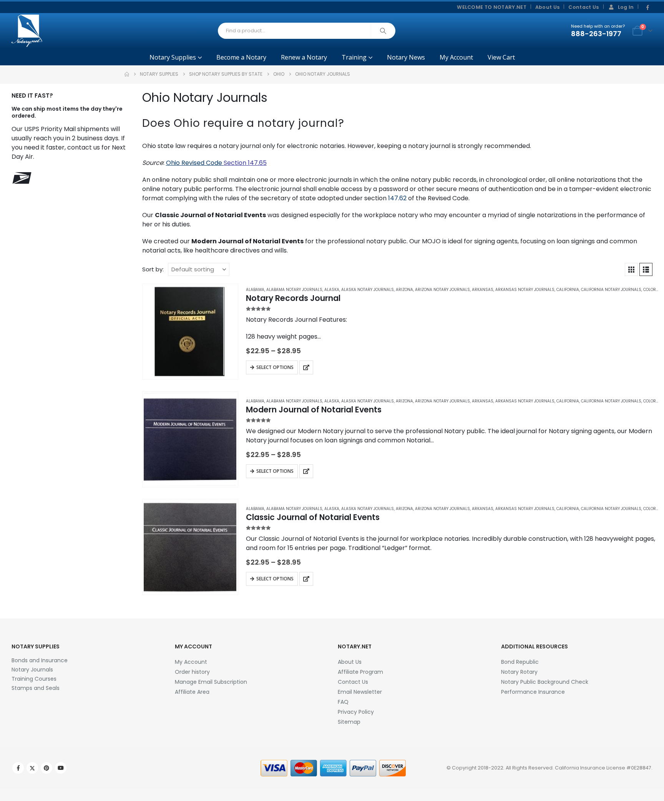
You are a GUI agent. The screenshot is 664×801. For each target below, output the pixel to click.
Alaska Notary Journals (367, 289)
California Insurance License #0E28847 (603, 767)
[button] (631, 269)
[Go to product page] (190, 331)
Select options (275, 367)
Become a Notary (241, 57)
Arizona (404, 289)
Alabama (255, 289)
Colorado (653, 289)
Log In (626, 7)
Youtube (60, 768)
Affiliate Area (192, 692)
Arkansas (482, 289)
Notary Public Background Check (544, 682)
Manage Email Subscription (211, 682)
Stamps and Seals (36, 688)
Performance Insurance (533, 692)
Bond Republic (520, 662)
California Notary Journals (611, 289)
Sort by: (153, 269)
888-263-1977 (596, 33)
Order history (192, 672)
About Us (547, 7)
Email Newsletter (360, 692)
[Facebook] (647, 8)
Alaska (331, 289)
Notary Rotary (519, 672)
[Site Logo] (27, 31)
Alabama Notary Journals (294, 289)
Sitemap (349, 722)
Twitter (32, 768)
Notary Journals (32, 669)
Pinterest (46, 768)
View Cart (501, 57)
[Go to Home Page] (126, 74)
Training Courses (34, 679)
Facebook (18, 768)
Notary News (406, 57)
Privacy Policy (356, 712)
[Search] (383, 30)
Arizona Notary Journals (442, 289)
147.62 (397, 198)
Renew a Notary (304, 57)
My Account (456, 57)
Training (354, 57)
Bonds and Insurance (40, 660)
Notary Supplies (172, 57)
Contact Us (583, 7)
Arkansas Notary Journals (524, 289)
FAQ (343, 702)
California (567, 289)
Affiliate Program (360, 672)
